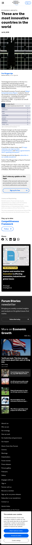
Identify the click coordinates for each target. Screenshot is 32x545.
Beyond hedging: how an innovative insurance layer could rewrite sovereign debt (19, 401)
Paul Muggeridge (7, 73)
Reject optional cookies (16, 530)
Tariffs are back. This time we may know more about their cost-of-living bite (15, 360)
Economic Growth (9, 10)
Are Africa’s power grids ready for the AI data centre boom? (19, 382)
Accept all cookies (16, 535)
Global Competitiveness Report (15, 92)
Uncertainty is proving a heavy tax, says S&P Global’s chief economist (19, 373)
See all (27, 336)
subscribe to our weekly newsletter (14, 156)
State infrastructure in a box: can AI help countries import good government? (19, 392)
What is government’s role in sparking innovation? (15, 151)
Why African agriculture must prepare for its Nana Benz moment (19, 410)
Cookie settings (16, 540)
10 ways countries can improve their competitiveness (14, 149)
